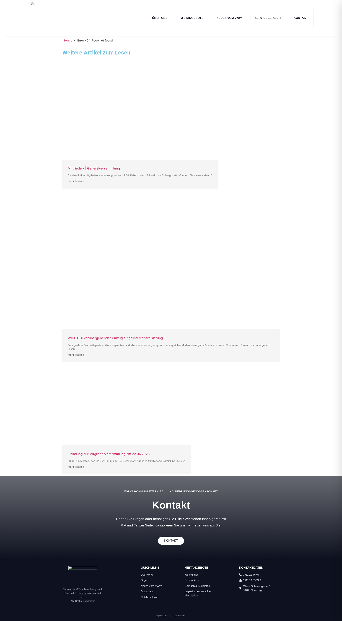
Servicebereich (268, 17)
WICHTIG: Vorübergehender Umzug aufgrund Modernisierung (115, 338)
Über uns (159, 17)
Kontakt (301, 17)
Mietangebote (191, 17)
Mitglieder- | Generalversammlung (94, 168)
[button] (161, 18)
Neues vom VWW (229, 17)
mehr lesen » (76, 181)
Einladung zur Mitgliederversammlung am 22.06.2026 (109, 454)
